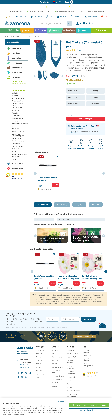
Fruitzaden (15, 113)
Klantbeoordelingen (57, 367)
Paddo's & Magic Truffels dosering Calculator (88, 358)
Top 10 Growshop (17, 81)
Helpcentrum (71, 350)
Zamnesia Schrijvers (58, 376)
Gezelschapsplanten (18, 101)
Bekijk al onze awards (84, 336)
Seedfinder (55, 350)
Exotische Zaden (17, 108)
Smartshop (17, 67)
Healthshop (17, 63)
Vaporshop (17, 58)
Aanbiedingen (40, 374)
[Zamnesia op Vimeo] (26, 373)
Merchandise (17, 163)
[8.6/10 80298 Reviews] (19, 173)
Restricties (95, 204)
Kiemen (14, 126)
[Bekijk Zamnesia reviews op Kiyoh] (8, 175)
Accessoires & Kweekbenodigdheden (18, 135)
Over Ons (54, 364)
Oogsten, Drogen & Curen (19, 154)
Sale (37, 377)
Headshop (16, 53)
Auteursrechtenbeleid (73, 391)
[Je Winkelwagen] (91, 23)
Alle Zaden (15, 93)
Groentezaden (16, 129)
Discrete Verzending (57, 383)
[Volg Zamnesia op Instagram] (22, 373)
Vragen (79, 204)
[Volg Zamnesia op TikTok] (18, 377)
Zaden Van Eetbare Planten (17, 104)
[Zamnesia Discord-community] (26, 377)
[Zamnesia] (20, 23)
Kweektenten (16, 143)
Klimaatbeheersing (17, 138)
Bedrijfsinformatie (72, 353)
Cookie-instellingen (88, 410)
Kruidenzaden (16, 116)
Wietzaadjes (40, 350)
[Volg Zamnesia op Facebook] (18, 373)
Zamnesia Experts (57, 379)
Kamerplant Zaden (17, 118)
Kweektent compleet (18, 141)
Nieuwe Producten (57, 357)
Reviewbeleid (71, 380)
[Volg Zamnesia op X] (30, 373)
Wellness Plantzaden (18, 131)
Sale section (17, 168)
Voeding (14, 159)
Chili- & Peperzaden (18, 98)
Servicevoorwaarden (51, 327)
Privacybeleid (33, 327)
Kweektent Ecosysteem (19, 84)
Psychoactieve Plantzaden (20, 123)
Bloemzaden (15, 110)
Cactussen (15, 96)
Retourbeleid (71, 377)
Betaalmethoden (72, 357)
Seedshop (16, 48)
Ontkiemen (15, 151)
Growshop (16, 77)
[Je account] (78, 23)
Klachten (70, 387)
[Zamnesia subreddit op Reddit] (22, 377)
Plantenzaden (16, 157)
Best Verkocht (56, 360)
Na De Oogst (15, 149)
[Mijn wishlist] (85, 23)
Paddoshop (17, 72)
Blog (53, 353)
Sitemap (54, 386)
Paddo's (38, 364)
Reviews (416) (62, 204)
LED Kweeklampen (17, 146)
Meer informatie (42, 204)
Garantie (69, 384)
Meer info (73, 133)
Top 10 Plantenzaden (18, 90)
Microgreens (15, 121)
